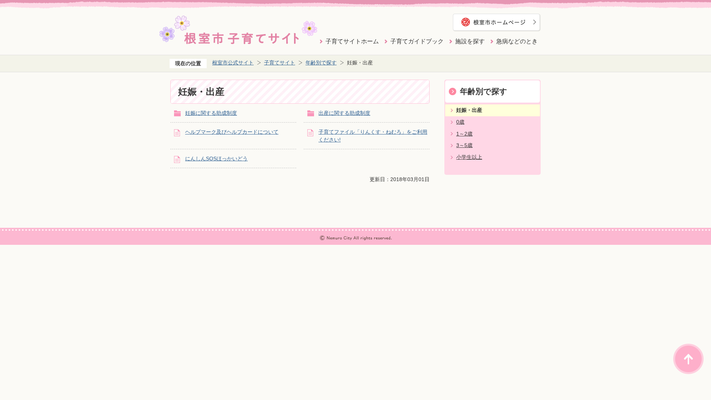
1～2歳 (464, 134)
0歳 (460, 122)
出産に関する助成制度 (344, 113)
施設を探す (470, 41)
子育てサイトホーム (352, 41)
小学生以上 (469, 157)
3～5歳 (464, 145)
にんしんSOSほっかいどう (216, 158)
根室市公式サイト (233, 63)
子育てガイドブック (417, 41)
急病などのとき (517, 41)
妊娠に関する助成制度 (211, 113)
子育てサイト (279, 63)
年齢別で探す (321, 63)
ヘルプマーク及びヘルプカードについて (231, 132)
